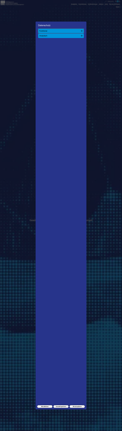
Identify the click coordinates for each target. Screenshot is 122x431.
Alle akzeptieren (77, 406)
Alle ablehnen (45, 406)
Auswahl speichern (61, 406)
